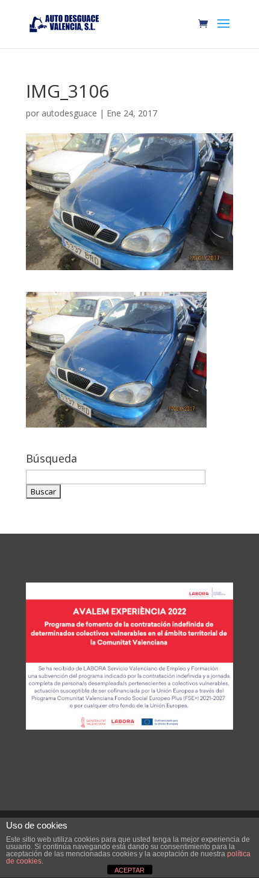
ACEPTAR (129, 870)
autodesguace (69, 113)
